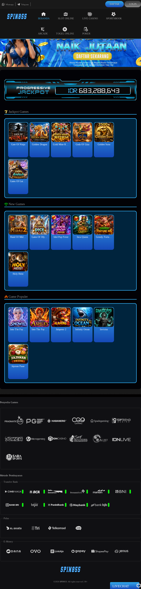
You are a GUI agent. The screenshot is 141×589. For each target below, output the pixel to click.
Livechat (120, 586)
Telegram (25, 4)
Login (133, 4)
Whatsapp (9, 4)
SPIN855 (63, 582)
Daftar (114, 4)
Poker (86, 33)
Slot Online (66, 18)
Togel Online (65, 33)
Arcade (43, 33)
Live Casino (90, 18)
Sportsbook (114, 18)
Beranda (44, 18)
